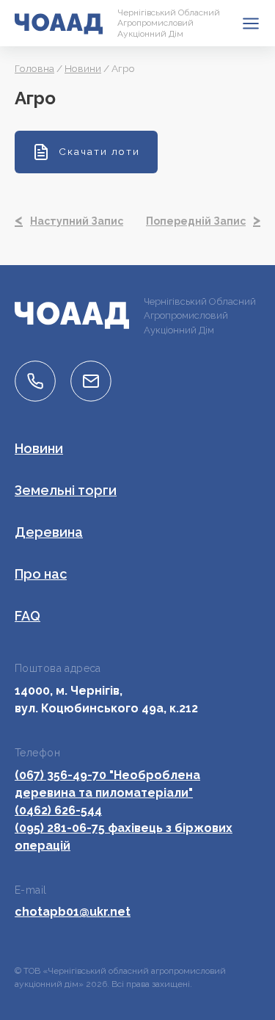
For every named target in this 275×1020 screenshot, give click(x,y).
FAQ (27, 615)
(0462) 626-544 (58, 810)
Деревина (49, 532)
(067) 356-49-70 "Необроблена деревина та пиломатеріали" (107, 784)
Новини (83, 68)
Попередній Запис (196, 221)
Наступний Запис (76, 221)
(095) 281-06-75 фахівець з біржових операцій (123, 837)
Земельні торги (66, 490)
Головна (34, 68)
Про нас (41, 574)
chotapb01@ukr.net (73, 912)
